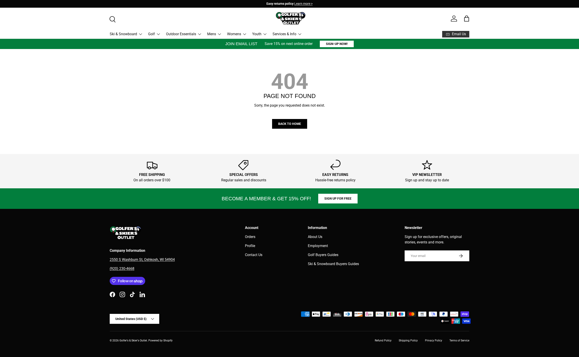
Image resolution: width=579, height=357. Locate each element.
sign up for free (337, 198)
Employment (318, 246)
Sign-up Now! (337, 44)
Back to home (289, 124)
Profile (250, 246)
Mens (211, 34)
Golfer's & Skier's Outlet (133, 340)
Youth (256, 34)
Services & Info (284, 34)
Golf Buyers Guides (323, 255)
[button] (467, 18)
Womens (234, 34)
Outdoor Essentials (181, 34)
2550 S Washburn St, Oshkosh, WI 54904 (142, 259)
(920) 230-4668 (122, 268)
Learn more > (303, 4)
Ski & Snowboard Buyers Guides (333, 264)
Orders (250, 237)
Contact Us (253, 255)
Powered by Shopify (160, 340)
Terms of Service (459, 340)
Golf (151, 34)
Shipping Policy (408, 340)
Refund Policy (383, 340)
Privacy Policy (433, 340)
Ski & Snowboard (123, 34)
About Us (315, 237)
